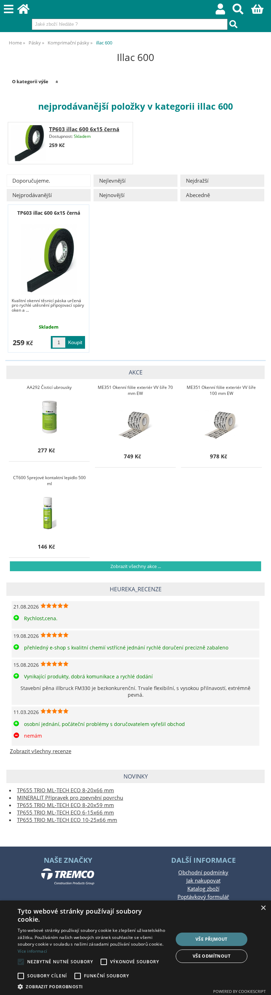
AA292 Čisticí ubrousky (49, 387)
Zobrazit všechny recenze (40, 751)
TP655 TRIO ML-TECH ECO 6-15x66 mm (65, 812)
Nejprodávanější (32, 195)
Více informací (32, 951)
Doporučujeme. (31, 180)
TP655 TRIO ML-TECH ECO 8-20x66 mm (65, 790)
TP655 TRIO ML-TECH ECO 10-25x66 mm (67, 820)
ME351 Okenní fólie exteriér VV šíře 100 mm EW (221, 390)
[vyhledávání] (242, 11)
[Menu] (8, 9)
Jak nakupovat (203, 880)
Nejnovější (112, 195)
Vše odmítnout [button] (211, 956)
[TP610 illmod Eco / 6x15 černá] (49, 259)
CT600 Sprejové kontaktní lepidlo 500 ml (49, 481)
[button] (93, 986)
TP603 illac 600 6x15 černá (84, 129)
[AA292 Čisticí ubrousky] (49, 416)
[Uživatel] (224, 11)
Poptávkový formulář (203, 897)
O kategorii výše (30, 81)
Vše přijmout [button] (211, 939)
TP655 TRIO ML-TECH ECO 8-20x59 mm (65, 805)
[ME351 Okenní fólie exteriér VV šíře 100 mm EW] (221, 422)
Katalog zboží (203, 888)
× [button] (263, 908)
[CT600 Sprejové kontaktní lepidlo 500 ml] (49, 512)
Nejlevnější (112, 180)
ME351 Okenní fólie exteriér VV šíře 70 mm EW (135, 390)
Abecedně (198, 195)
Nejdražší (197, 180)
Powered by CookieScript (239, 991)
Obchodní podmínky (203, 872)
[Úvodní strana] (27, 11)
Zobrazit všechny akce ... (135, 566)
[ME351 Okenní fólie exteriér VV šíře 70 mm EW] (135, 422)
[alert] (135, 948)
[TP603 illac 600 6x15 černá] (28, 143)
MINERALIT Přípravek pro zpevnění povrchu (70, 797)
